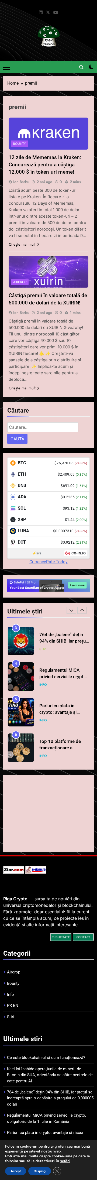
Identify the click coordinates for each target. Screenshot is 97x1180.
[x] (48, 12)
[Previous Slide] (71, 610)
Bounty (19, 143)
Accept (16, 1171)
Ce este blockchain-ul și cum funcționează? (46, 1057)
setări (65, 1161)
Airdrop (20, 282)
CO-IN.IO (78, 553)
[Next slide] (81, 610)
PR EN (12, 1005)
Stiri (42, 649)
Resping (40, 1171)
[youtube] (56, 12)
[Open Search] (81, 67)
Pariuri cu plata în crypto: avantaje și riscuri (58, 712)
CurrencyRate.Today (48, 561)
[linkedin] (40, 12)
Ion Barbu (21, 181)
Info (43, 684)
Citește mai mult (22, 244)
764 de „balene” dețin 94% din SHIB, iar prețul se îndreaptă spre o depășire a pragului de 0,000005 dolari (50, 1098)
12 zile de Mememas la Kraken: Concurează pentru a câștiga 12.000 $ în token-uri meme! (45, 164)
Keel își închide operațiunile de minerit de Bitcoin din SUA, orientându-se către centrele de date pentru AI (50, 1074)
